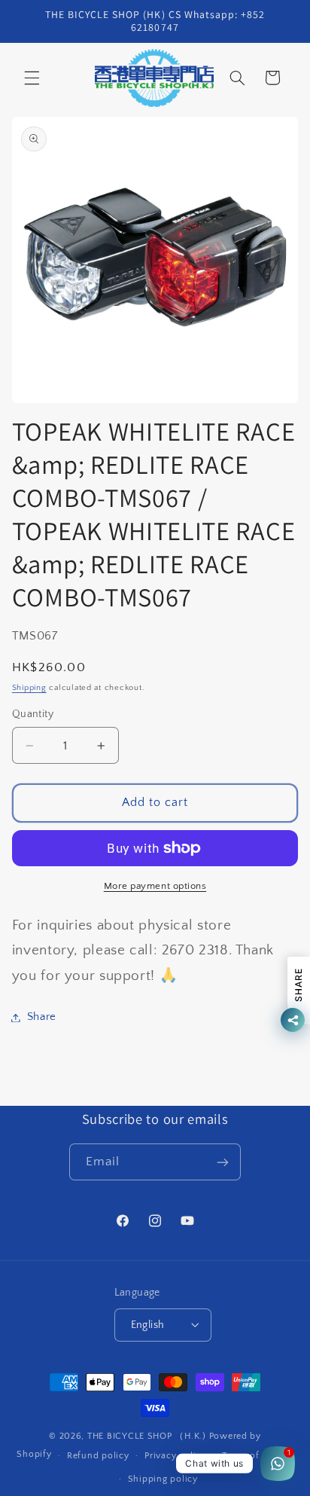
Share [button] (41, 1017)
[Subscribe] (222, 1161)
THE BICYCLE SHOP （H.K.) (148, 1436)
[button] (31, 77)
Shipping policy (163, 1479)
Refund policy (98, 1456)
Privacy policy (175, 1456)
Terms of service (257, 1456)
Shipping (29, 687)
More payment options (155, 886)
